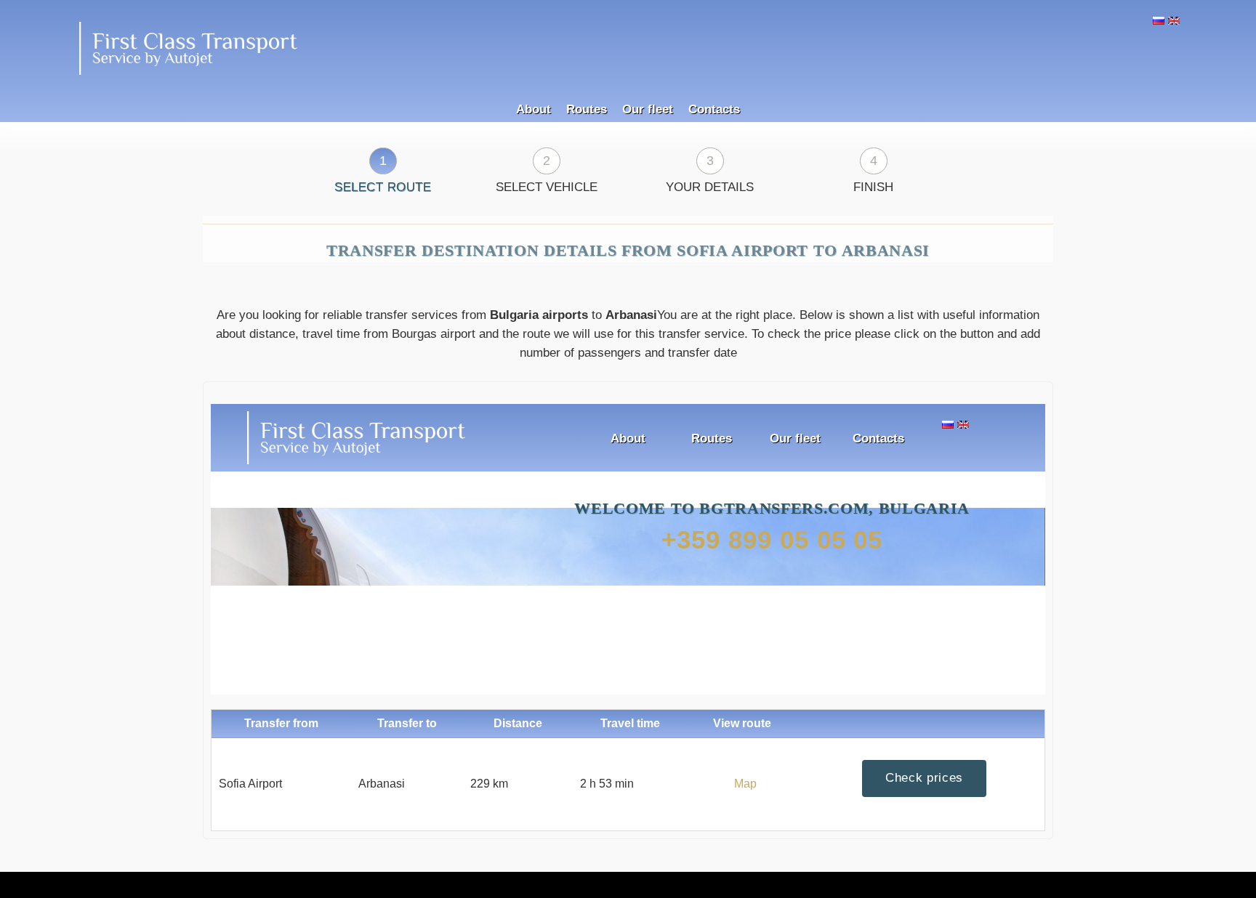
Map (745, 769)
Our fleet (647, 80)
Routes (586, 80)
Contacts (714, 80)
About (533, 80)
